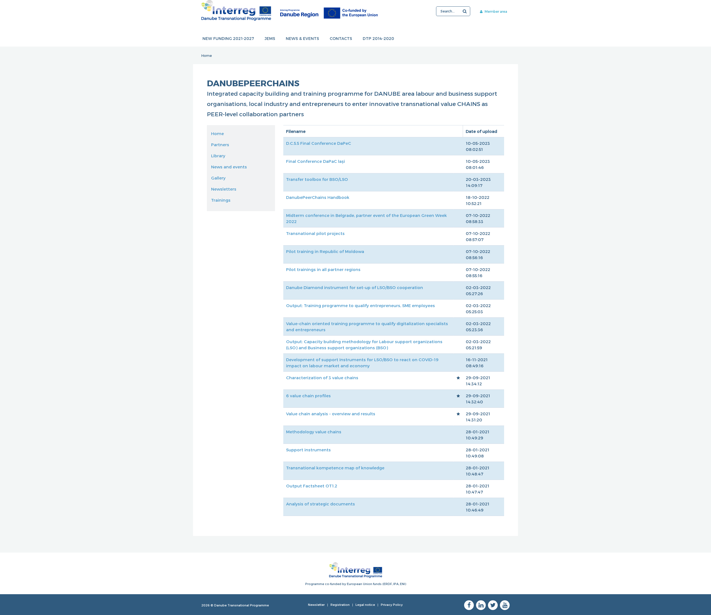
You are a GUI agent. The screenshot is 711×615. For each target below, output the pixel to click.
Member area (495, 11)
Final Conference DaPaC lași (315, 161)
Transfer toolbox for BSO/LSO (317, 179)
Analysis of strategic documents (320, 503)
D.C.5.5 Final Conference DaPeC (318, 143)
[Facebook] (469, 605)
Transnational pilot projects (315, 233)
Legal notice (365, 604)
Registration (340, 604)
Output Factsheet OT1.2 (311, 485)
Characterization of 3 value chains (322, 377)
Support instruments (308, 449)
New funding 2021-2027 (228, 38)
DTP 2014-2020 (378, 38)
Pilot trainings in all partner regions (323, 269)
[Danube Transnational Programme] (289, 10)
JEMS (270, 38)
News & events (302, 38)
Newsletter (316, 604)
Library (218, 155)
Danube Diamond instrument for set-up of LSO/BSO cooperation (354, 287)
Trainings (221, 200)
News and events (229, 166)
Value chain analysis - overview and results (330, 413)
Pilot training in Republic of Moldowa (325, 251)
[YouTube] (505, 605)
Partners (220, 144)
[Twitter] (493, 605)
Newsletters (223, 188)
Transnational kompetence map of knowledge (335, 467)
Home (206, 55)
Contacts (341, 38)
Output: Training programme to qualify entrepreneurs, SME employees (360, 305)
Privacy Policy (392, 604)
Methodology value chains (313, 431)
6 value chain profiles (308, 395)
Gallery (218, 177)
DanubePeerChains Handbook (317, 197)
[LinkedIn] (481, 605)
